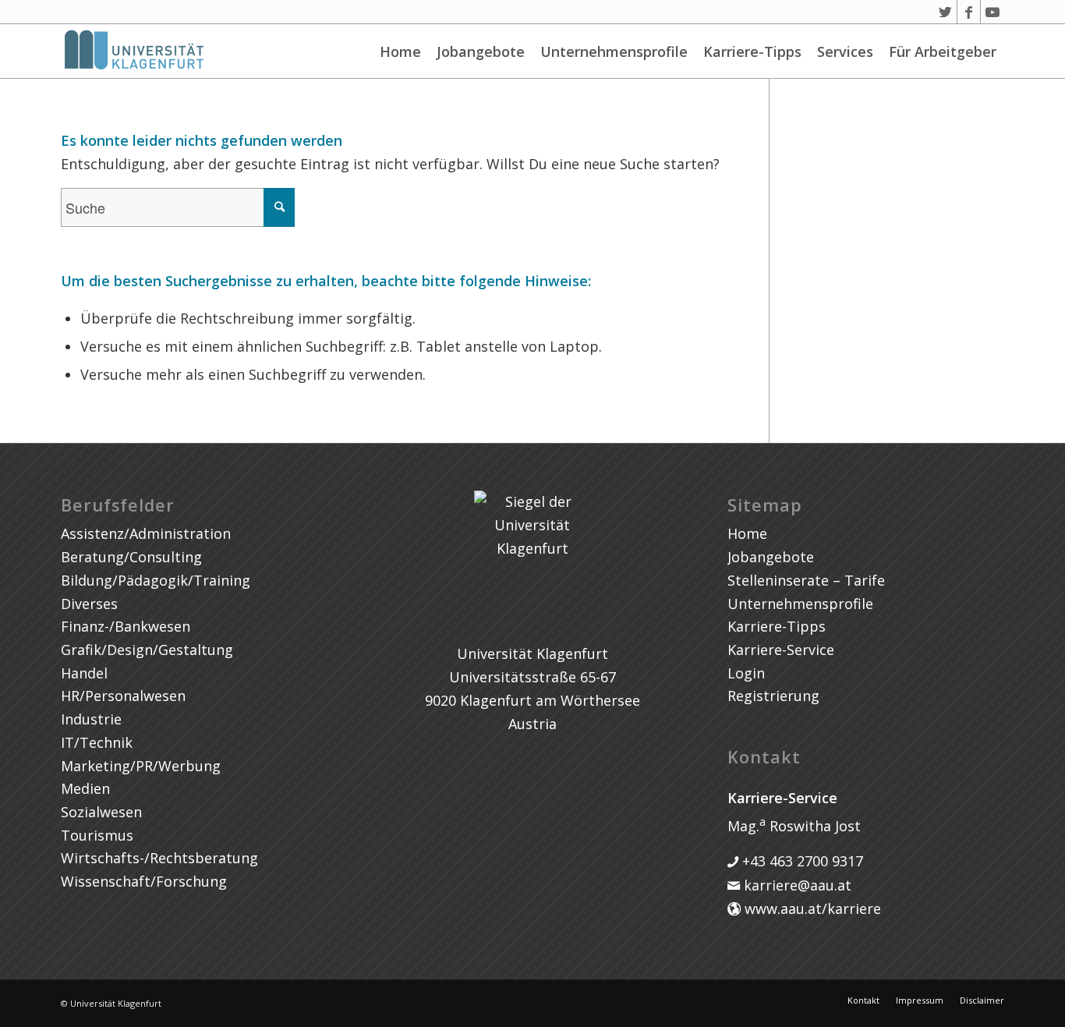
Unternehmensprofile (614, 51)
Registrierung (773, 695)
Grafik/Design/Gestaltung (147, 649)
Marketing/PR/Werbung (141, 765)
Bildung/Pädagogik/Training (155, 580)
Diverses (89, 603)
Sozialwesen (101, 811)
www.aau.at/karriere (811, 908)
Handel (84, 673)
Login (746, 673)
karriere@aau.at (795, 885)
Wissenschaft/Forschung (144, 881)
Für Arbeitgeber (942, 51)
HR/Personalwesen (123, 695)
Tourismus (97, 835)
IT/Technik (97, 742)
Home (400, 51)
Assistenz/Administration (146, 533)
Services (845, 51)
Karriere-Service (780, 649)
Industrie (91, 719)
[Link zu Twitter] (945, 11)
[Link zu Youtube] (992, 11)
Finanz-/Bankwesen (125, 626)
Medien (85, 788)
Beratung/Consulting (131, 556)
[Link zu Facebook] (968, 11)
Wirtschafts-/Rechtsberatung (159, 857)
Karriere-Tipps (752, 51)
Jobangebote (481, 51)
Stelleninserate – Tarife (806, 580)
